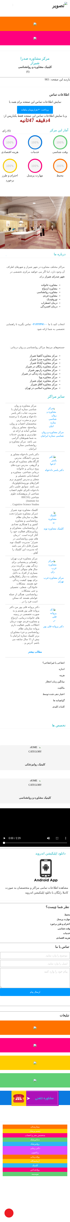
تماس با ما (29, 4)
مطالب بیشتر (35, 651)
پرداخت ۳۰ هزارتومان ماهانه (35, 109)
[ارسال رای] (1, 914)
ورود (9, 5)
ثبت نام (18, 5)
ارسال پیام (35, 992)
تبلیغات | (41, 4)
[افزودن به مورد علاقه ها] (6, 255)
